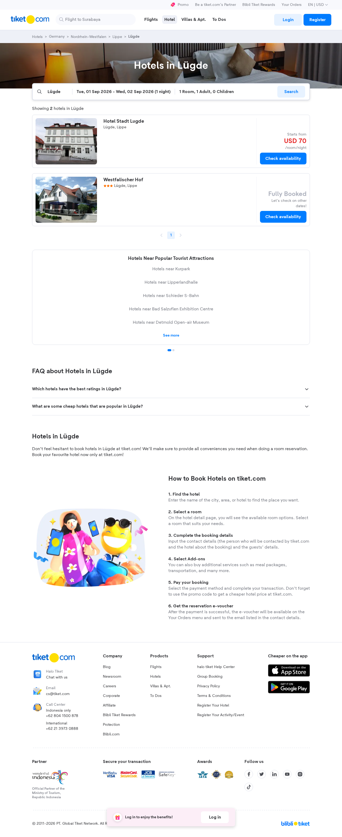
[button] (171, 389)
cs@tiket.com (58, 694)
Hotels (155, 676)
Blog (107, 667)
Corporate (111, 695)
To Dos (156, 695)
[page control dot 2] (173, 350)
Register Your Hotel (213, 705)
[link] (288, 20)
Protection (111, 724)
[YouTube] (287, 774)
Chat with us (57, 677)
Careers (109, 686)
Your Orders (292, 4)
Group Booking (210, 676)
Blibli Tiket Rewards (258, 4)
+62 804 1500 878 (62, 715)
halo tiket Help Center (216, 667)
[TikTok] (248, 787)
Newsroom (112, 676)
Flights (156, 667)
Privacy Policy (208, 686)
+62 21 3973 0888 (62, 728)
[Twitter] (261, 774)
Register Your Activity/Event (220, 715)
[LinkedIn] (274, 774)
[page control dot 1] (169, 350)
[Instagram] (300, 774)
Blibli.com (111, 734)
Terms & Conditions (214, 695)
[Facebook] (248, 774)
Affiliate (109, 705)
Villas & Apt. (160, 686)
